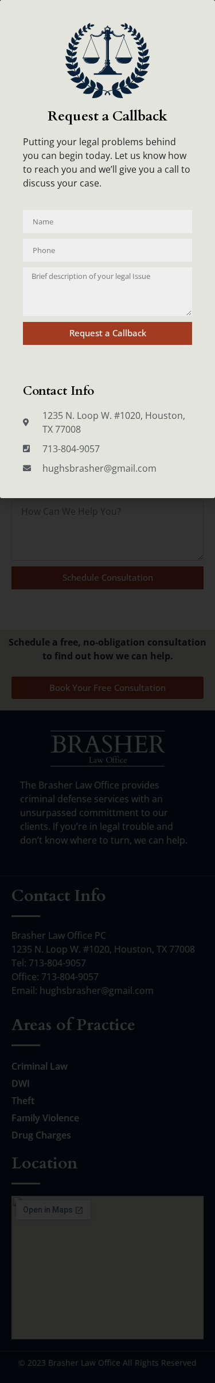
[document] (107, 691)
